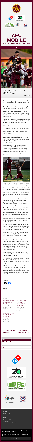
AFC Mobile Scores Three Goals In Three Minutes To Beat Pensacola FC (21, 303)
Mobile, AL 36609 (7, 419)
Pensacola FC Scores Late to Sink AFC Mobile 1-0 (8, 314)
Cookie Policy (5, 435)
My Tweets (4, 347)
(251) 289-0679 (6, 421)
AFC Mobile (16, 38)
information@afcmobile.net (9, 423)
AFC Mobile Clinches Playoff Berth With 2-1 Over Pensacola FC (8, 302)
